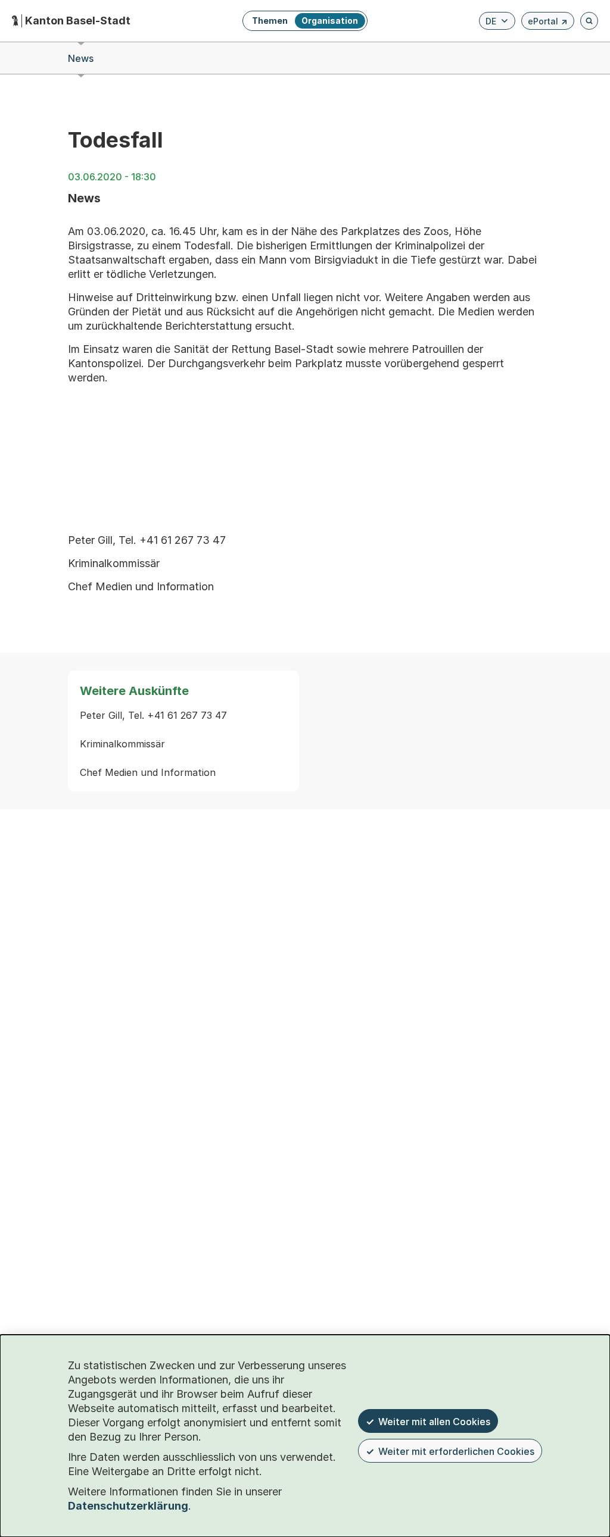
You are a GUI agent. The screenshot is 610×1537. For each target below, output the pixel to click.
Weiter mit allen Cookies (434, 1422)
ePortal (547, 23)
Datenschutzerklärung (128, 1506)
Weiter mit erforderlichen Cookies (456, 1451)
